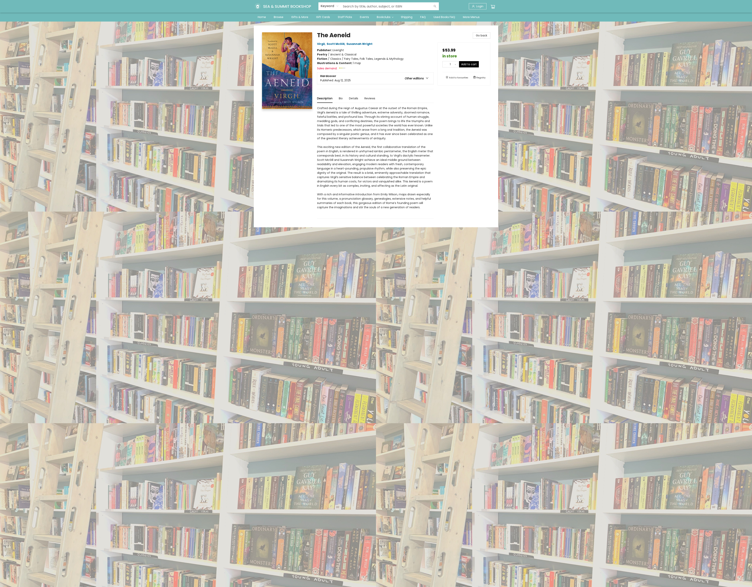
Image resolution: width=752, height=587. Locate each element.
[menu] (376, 17)
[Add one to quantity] (455, 64)
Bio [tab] (341, 98)
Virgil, (321, 44)
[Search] (435, 6)
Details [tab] (353, 98)
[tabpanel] (375, 162)
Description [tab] (325, 98)
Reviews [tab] (369, 98)
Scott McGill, (336, 44)
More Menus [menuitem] (471, 17)
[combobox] (329, 6)
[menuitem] (262, 17)
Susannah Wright (359, 44)
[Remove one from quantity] (445, 64)
